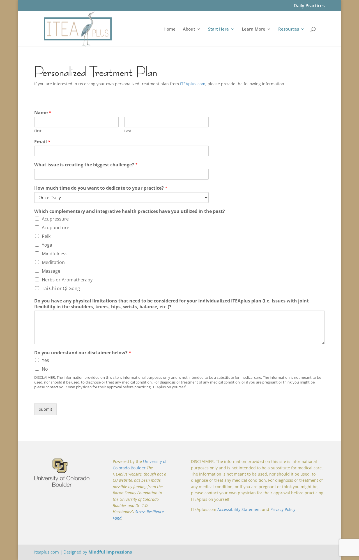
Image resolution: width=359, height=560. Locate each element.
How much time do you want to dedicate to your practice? (100, 188)
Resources (288, 29)
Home (170, 29)
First (38, 130)
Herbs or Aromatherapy (67, 280)
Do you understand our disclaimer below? (82, 353)
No (45, 369)
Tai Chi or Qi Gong (61, 288)
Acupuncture (55, 227)
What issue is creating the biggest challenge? (86, 165)
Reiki (47, 236)
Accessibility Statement (239, 509)
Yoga (47, 245)
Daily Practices (309, 6)
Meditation (53, 262)
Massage (51, 271)
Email (42, 142)
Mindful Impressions (110, 552)
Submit (45, 409)
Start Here (218, 29)
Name (42, 113)
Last (127, 130)
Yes (45, 360)
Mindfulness (55, 254)
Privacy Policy (282, 509)
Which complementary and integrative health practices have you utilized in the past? (129, 211)
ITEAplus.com (192, 83)
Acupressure (55, 219)
